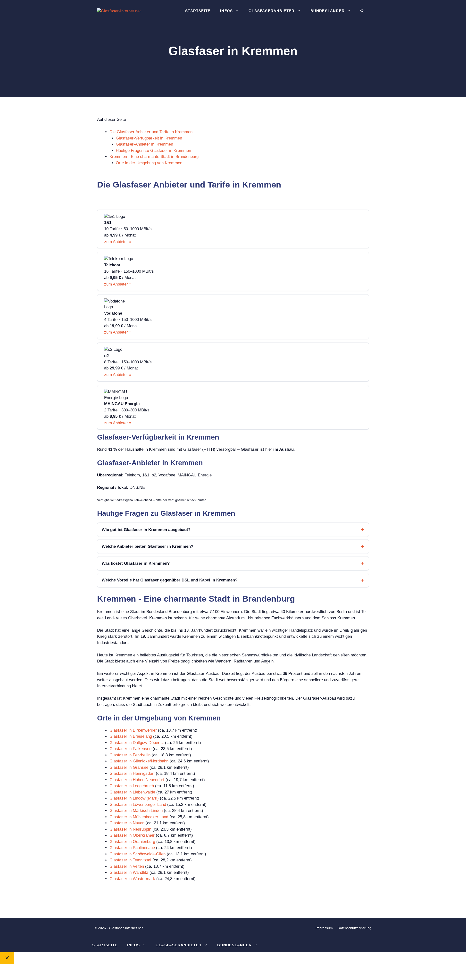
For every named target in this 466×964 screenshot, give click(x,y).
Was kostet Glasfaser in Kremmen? (136, 563)
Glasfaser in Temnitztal (130, 860)
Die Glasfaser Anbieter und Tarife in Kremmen (150, 132)
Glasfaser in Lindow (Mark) (134, 798)
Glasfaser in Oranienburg (132, 841)
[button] (362, 11)
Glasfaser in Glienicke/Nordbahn (138, 761)
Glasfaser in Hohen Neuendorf (136, 779)
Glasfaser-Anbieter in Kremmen (144, 144)
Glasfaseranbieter (271, 11)
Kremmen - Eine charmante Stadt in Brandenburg (154, 156)
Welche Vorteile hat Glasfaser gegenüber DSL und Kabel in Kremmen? (169, 580)
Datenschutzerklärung (354, 928)
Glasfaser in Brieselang (130, 736)
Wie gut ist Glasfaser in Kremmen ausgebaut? (146, 529)
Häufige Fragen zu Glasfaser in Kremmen (153, 150)
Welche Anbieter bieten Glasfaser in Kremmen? (147, 546)
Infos (226, 11)
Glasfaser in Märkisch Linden (136, 810)
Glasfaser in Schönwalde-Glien (137, 854)
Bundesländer (327, 11)
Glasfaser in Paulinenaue (132, 847)
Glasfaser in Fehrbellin (129, 755)
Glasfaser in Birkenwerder (133, 730)
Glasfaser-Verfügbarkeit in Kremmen (149, 138)
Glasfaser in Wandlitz (128, 872)
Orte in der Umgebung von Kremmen (149, 163)
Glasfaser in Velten (126, 866)
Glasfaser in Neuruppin (130, 829)
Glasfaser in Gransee (128, 767)
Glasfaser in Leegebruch (131, 786)
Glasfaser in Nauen (126, 823)
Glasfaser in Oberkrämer (132, 835)
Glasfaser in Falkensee (130, 748)
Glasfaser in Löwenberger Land (137, 804)
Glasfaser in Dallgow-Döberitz (136, 742)
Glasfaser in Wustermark (132, 878)
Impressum (324, 928)
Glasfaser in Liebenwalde (132, 792)
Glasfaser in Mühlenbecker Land (138, 817)
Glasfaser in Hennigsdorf (132, 773)
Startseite (197, 11)
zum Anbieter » (117, 241)
